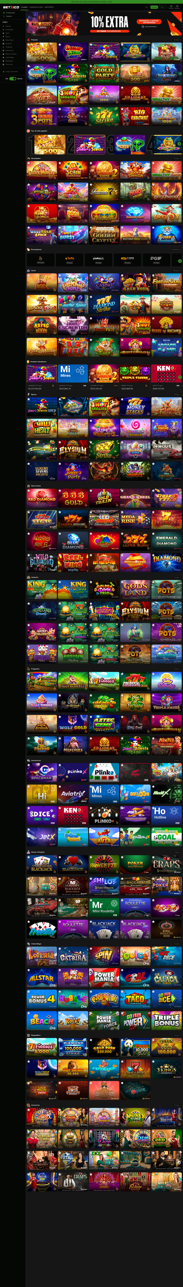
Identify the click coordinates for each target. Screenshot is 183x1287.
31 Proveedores (175, 249)
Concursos (35, 1105)
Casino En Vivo (36, 7)
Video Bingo (36, 944)
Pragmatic (35, 669)
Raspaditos (36, 1035)
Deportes (49, 7)
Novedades (36, 158)
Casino (24, 7)
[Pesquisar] (146, 7)
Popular (34, 40)
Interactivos (36, 760)
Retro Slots (36, 486)
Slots (33, 270)
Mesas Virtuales (38, 852)
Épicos (34, 394)
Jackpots (34, 577)
